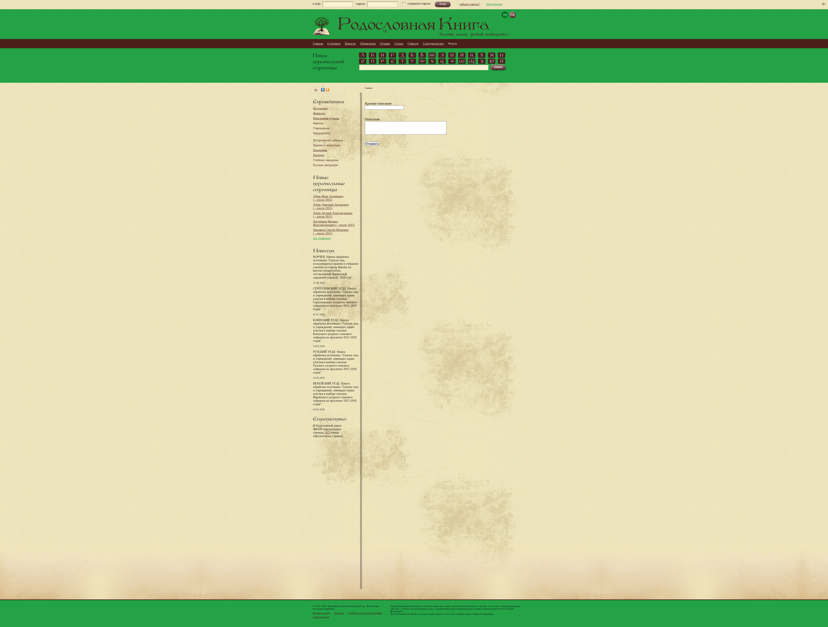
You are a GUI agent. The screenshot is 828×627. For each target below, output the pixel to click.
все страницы (322, 238)
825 (327, 432)
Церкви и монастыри (326, 145)
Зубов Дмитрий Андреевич (331, 206)
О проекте (333, 43)
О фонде (413, 43)
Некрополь (320, 150)
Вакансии (339, 613)
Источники (320, 108)
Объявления (368, 43)
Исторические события (328, 140)
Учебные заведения (325, 160)
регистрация (494, 4)
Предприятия (321, 133)
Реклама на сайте (321, 613)
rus (505, 14)
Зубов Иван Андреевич (328, 198)
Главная (318, 43)
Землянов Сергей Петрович (331, 231)
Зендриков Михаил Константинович (334, 223)
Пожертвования (321, 617)
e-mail (316, 3)
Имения (318, 123)
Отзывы (385, 43)
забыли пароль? (469, 4)
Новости (350, 43)
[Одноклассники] (327, 89)
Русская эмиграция (325, 165)
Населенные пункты (326, 118)
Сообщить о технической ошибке (365, 613)
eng (512, 14)
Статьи (398, 43)
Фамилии (319, 113)
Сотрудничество (433, 43)
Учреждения (321, 128)
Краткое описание (378, 103)
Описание (372, 119)
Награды (318, 155)
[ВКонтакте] (323, 89)
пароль (360, 3)
